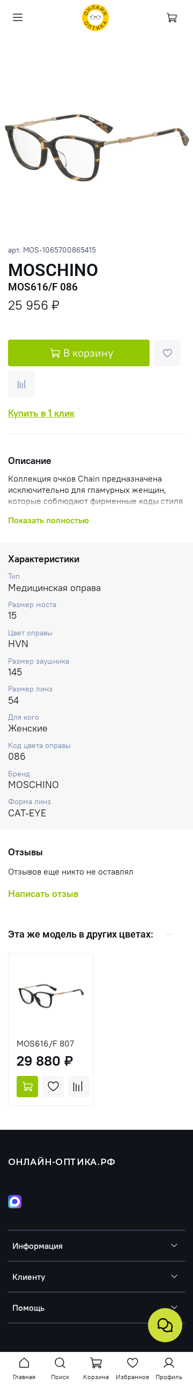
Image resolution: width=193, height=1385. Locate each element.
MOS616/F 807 (45, 1043)
